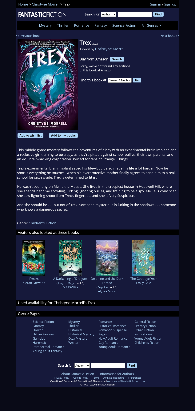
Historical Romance (112, 326)
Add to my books (63, 135)
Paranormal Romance (48, 347)
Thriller (63, 25)
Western (74, 343)
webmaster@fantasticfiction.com (126, 381)
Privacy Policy (61, 377)
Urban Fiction (144, 330)
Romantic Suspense (112, 330)
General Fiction (145, 322)
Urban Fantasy (43, 334)
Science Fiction (124, 25)
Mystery (45, 25)
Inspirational (143, 334)
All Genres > (152, 25)
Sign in (155, 4)
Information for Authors (116, 374)
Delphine (103, 287)
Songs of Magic (66, 283)
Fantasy (101, 25)
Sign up (170, 4)
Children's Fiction (42, 223)
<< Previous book (28, 36)
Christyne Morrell (110, 48)
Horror (38, 330)
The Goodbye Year (143, 279)
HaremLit (39, 343)
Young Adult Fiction (148, 338)
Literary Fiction (145, 326)
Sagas (102, 334)
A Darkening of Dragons (70, 279)
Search (117, 59)
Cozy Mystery (77, 338)
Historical (75, 330)
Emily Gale (143, 283)
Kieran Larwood (34, 283)
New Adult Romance (112, 338)
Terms (95, 377)
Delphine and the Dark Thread (107, 281)
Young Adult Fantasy (47, 351)
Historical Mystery (81, 334)
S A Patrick (70, 287)
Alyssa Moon (107, 291)
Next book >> (170, 36)
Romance (81, 25)
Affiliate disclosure (113, 377)
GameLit (39, 338)
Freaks (34, 279)
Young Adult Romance (114, 347)
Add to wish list (30, 135)
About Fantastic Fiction (77, 374)
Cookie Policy (80, 377)
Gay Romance (108, 343)
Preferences (134, 377)
